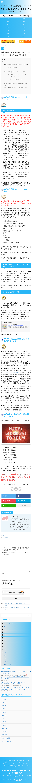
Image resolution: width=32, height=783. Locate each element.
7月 (24, 27)
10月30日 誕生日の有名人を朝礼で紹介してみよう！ (16, 88)
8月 (8, 30)
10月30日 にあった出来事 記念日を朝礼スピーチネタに (16, 84)
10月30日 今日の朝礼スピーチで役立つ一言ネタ (16, 64)
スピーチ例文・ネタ (8, 19)
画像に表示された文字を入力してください (12, 580)
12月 (8, 36)
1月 (24, 19)
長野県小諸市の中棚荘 (12, 373)
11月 (24, 33)
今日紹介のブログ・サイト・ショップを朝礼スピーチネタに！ (18, 75)
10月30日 (7, 537)
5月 (24, 24)
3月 (24, 21)
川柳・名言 (24, 36)
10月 (8, 33)
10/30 (11, 537)
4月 (8, 24)
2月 (8, 21)
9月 (24, 30)
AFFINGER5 (19, 780)
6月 (8, 27)
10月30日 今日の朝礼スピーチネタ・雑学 (15, 72)
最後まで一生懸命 (13, 67)
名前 (3, 573)
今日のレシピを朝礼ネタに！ (16, 79)
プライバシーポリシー (12, 762)
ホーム (5, 760)
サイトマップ (7, 664)
